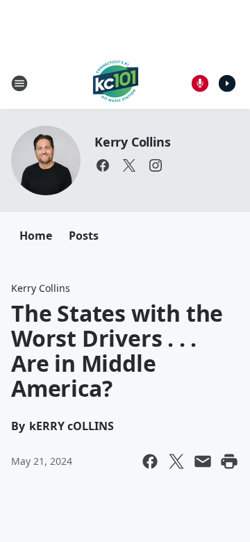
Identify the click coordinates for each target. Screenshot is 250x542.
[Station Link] (116, 83)
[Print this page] (229, 461)
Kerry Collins (132, 141)
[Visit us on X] (129, 165)
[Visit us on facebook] (102, 165)
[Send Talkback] (200, 83)
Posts (84, 235)
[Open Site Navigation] (19, 83)
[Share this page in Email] (202, 461)
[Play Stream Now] (227, 83)
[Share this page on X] (176, 461)
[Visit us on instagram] (155, 165)
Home (35, 235)
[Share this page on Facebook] (150, 461)
